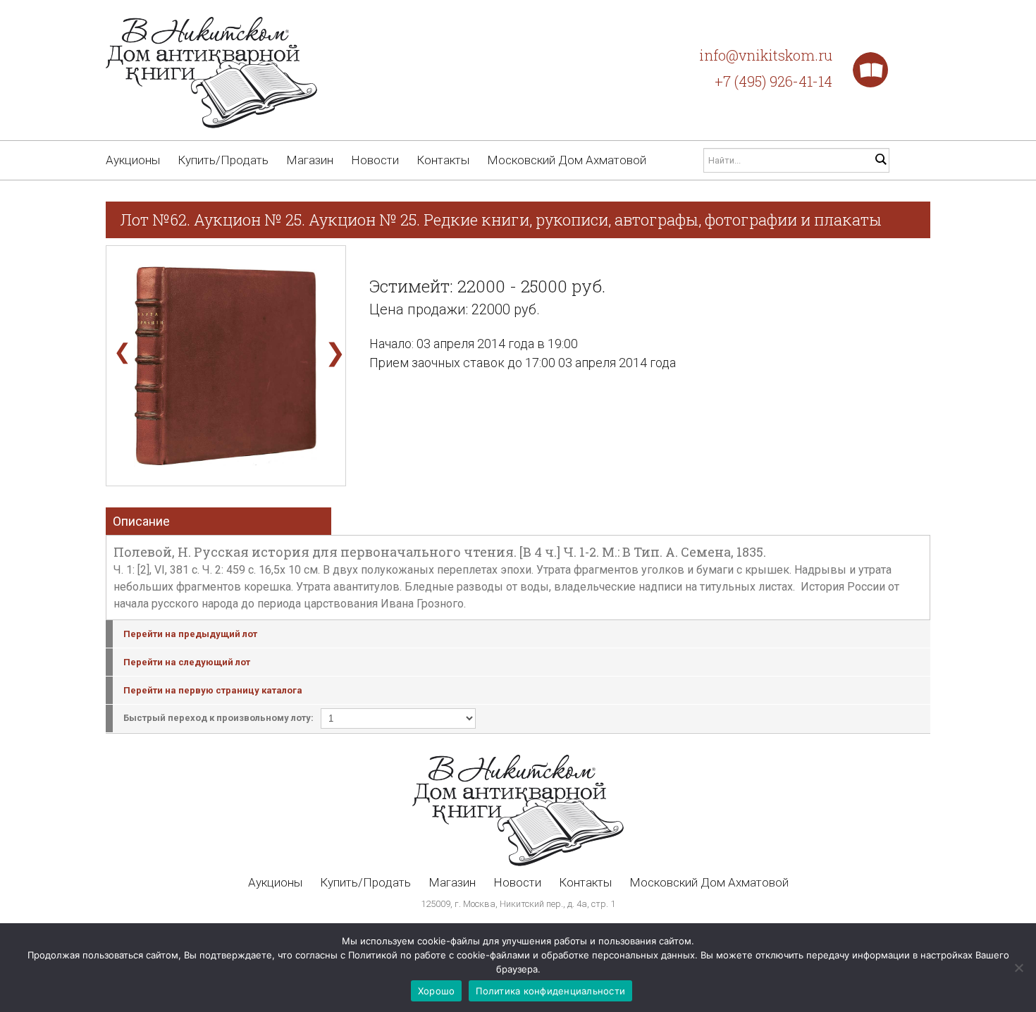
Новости (375, 160)
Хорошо (436, 990)
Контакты (443, 160)
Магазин (309, 160)
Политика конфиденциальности (550, 990)
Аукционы (133, 160)
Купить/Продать (223, 160)
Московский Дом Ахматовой (566, 160)
